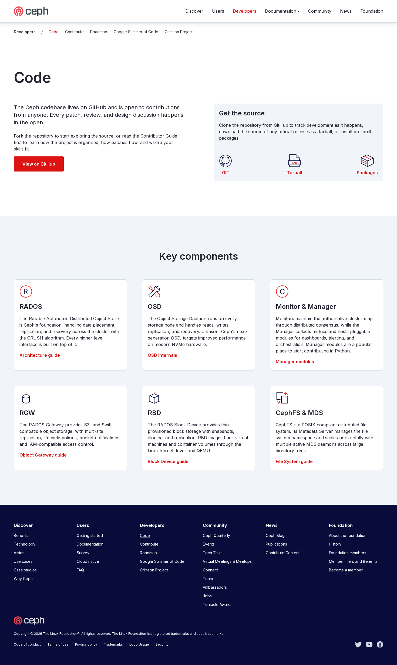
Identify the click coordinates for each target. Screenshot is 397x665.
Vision (19, 552)
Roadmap (98, 31)
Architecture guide (39, 355)
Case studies (25, 570)
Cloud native (88, 561)
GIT (225, 172)
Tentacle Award (217, 604)
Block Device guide (168, 461)
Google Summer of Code (136, 31)
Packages (367, 172)
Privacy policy (86, 644)
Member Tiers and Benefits (353, 561)
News (346, 11)
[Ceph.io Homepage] (31, 11)
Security (162, 644)
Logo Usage (139, 644)
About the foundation (347, 535)
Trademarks (113, 644)
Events (209, 544)
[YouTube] (369, 644)
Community (319, 11)
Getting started (90, 535)
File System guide (294, 461)
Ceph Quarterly (216, 535)
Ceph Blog (275, 535)
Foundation (371, 11)
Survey (83, 552)
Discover (194, 11)
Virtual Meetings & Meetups (227, 561)
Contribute (74, 31)
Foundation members (347, 552)
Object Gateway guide (43, 455)
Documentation (280, 11)
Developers (244, 11)
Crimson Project (179, 31)
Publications (276, 544)
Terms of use (58, 644)
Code (54, 31)
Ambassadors (215, 587)
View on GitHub (38, 164)
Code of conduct (27, 644)
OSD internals (162, 355)
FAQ (80, 570)
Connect (210, 570)
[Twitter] (358, 644)
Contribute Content (283, 552)
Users (218, 11)
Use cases (23, 561)
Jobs (207, 596)
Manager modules (295, 361)
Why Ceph (23, 578)
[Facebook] (380, 644)
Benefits (21, 535)
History (335, 544)
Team (208, 578)
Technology (24, 544)
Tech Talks (213, 552)
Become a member (346, 570)
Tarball (294, 172)
